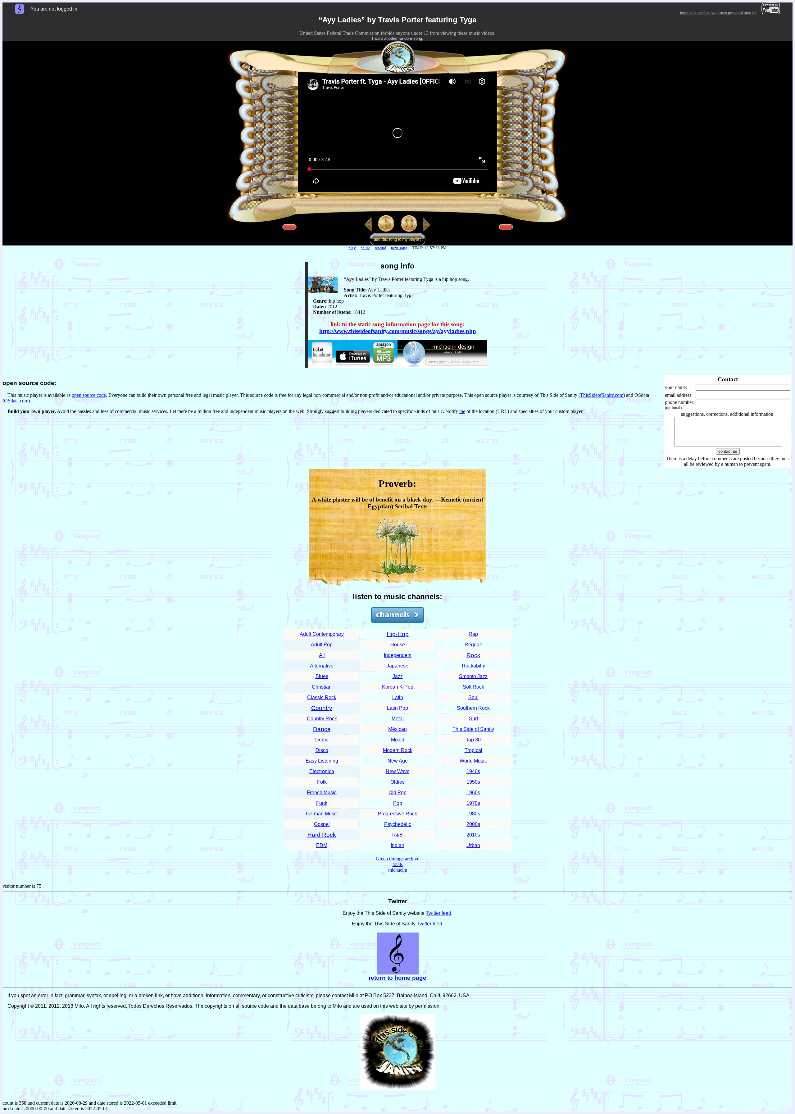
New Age (398, 760)
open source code (89, 395)
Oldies (397, 782)
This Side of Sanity (473, 729)
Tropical (473, 750)
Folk (322, 782)
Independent (397, 655)
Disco (322, 750)
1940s (473, 771)
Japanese (397, 665)
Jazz (398, 676)
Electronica (321, 771)
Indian (397, 845)
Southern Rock (473, 708)
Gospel (322, 824)
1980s (473, 813)
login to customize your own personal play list (718, 13)
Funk (321, 803)
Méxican (397, 729)
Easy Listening (322, 760)
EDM (321, 845)
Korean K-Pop (397, 687)
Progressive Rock (397, 813)
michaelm (397, 870)
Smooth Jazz (473, 676)
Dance (322, 729)
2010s (473, 834)
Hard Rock (321, 835)
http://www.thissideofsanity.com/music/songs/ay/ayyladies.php (397, 331)
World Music (473, 760)
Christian (322, 687)
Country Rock (322, 718)
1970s (473, 803)
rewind (380, 247)
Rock (473, 655)
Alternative (322, 665)
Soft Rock (473, 687)
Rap (473, 634)
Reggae (473, 644)
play (352, 247)
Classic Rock (321, 697)
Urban (473, 845)
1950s (473, 782)
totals (398, 864)
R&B (397, 834)
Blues (322, 676)
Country (321, 708)
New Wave (398, 771)
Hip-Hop (398, 634)
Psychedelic (397, 824)
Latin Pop (397, 708)
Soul (473, 697)
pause (365, 247)
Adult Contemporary (322, 634)
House (397, 644)
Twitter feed (438, 913)
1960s (473, 792)
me (462, 411)
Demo (322, 739)
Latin (397, 697)
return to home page (397, 977)
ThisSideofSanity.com (601, 395)
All (322, 655)
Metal (398, 718)
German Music (322, 813)
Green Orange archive (397, 858)
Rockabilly (473, 665)
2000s (473, 824)
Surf (473, 718)
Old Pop (397, 792)
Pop (397, 803)
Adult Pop (322, 644)
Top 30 (473, 739)
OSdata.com (16, 400)
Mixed (397, 739)
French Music (322, 792)
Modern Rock (397, 750)
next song (399, 247)
